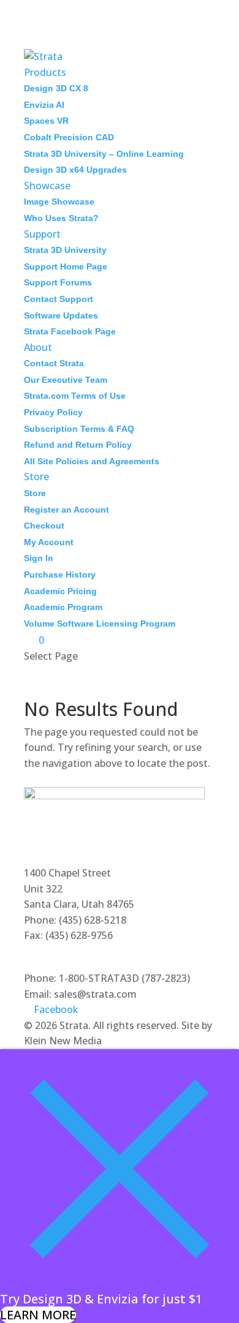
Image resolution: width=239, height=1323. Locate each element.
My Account (49, 542)
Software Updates (61, 315)
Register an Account (66, 509)
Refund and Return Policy (78, 445)
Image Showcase (59, 201)
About (38, 347)
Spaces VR (46, 121)
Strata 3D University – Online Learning (104, 154)
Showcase (47, 185)
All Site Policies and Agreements (91, 461)
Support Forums (58, 282)
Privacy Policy (53, 412)
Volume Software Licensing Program (99, 623)
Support (42, 234)
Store (36, 476)
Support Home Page (65, 266)
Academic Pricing (60, 591)
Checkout (44, 525)
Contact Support (58, 299)
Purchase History (60, 574)
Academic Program (63, 607)
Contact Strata (54, 363)
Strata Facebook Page (70, 331)
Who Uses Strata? (61, 218)
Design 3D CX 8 (56, 88)
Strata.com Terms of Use (75, 396)
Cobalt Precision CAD (69, 137)
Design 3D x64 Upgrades (75, 170)
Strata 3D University (65, 250)
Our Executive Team (65, 380)
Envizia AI (44, 105)
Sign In (38, 558)
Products (45, 72)
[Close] (119, 1283)
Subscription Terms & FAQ (79, 429)
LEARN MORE (38, 1314)
